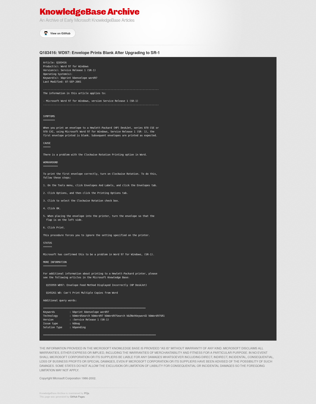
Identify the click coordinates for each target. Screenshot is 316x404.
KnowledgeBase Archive (89, 11)
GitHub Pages (77, 396)
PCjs (86, 393)
